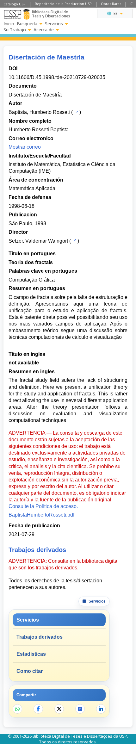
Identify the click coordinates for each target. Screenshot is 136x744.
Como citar (29, 671)
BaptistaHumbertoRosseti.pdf (41, 515)
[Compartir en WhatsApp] (17, 709)
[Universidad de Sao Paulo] (12, 14)
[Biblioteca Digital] (26, 14)
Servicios (54, 24)
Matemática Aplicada (32, 188)
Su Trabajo (14, 30)
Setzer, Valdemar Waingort (38, 241)
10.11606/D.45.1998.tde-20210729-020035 (57, 77)
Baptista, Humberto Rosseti (39, 112)
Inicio (8, 24)
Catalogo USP (14, 4)
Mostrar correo (25, 147)
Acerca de (44, 30)
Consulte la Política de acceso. (43, 506)
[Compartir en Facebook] (38, 709)
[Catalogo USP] (76, 111)
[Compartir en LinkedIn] (101, 709)
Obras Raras (111, 3)
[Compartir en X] (59, 709)
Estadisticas (31, 654)
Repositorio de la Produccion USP (63, 3)
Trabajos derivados (39, 637)
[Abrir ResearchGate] (80, 709)
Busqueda (27, 24)
